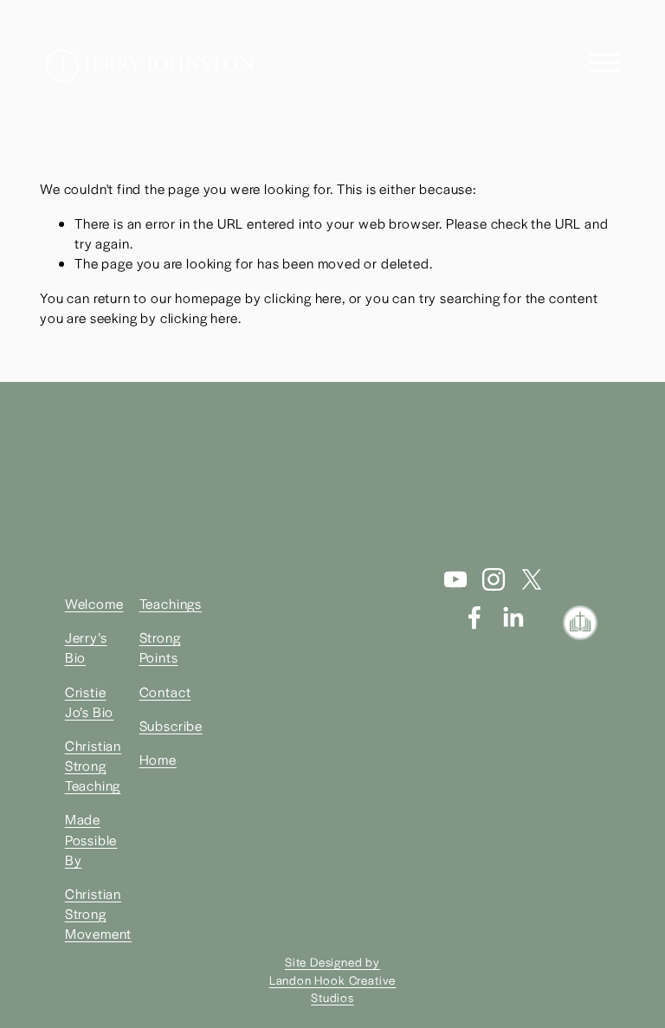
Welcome (94, 603)
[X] (532, 579)
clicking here (303, 297)
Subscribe (171, 725)
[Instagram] (493, 579)
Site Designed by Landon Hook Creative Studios (333, 979)
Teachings (170, 603)
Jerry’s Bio (86, 647)
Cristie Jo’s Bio (89, 701)
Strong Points (160, 647)
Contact (165, 691)
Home (158, 759)
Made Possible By (91, 839)
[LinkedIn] (512, 617)
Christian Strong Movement (98, 913)
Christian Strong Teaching (93, 765)
